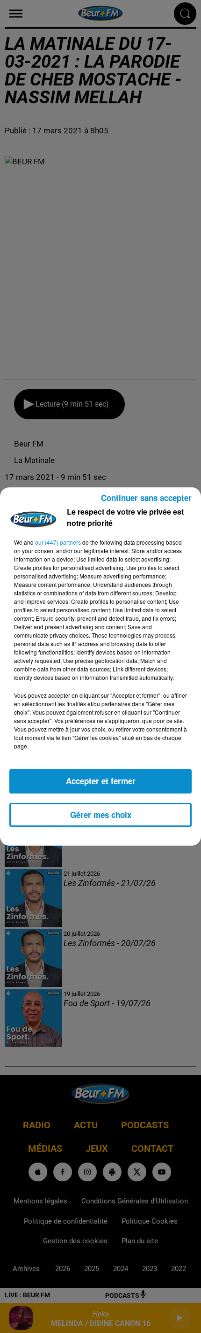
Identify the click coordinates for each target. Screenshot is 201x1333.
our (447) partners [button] (58, 542)
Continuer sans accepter (146, 497)
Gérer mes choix (100, 814)
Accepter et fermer (101, 780)
